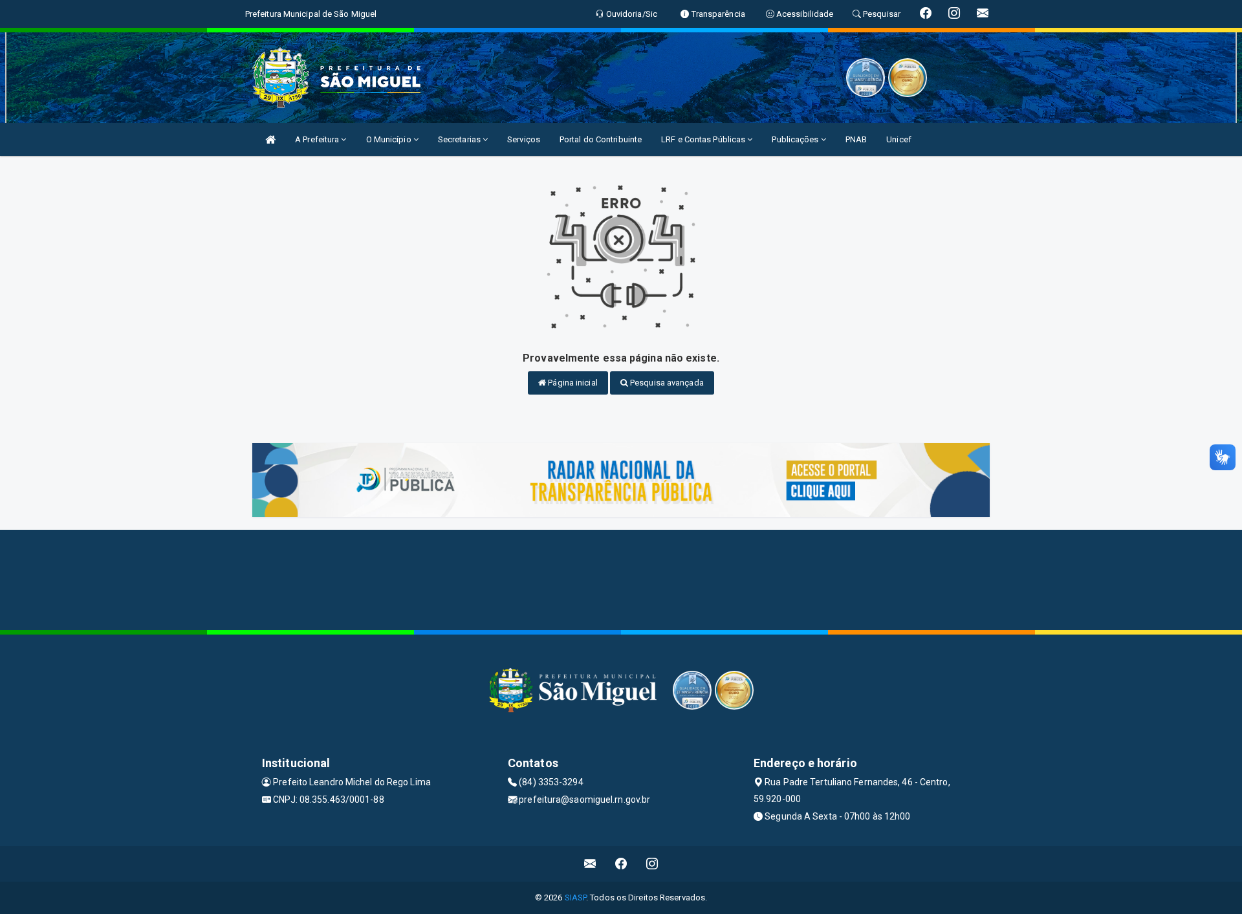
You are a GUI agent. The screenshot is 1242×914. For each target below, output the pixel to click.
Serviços (523, 139)
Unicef (898, 139)
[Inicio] (270, 139)
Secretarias (460, 139)
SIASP (576, 897)
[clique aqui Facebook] (621, 864)
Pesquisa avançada (666, 382)
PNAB (856, 139)
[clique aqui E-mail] (590, 864)
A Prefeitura (318, 139)
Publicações (796, 139)
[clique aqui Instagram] (652, 864)
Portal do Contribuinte (601, 139)
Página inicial (572, 382)
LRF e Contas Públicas (704, 139)
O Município (389, 139)
